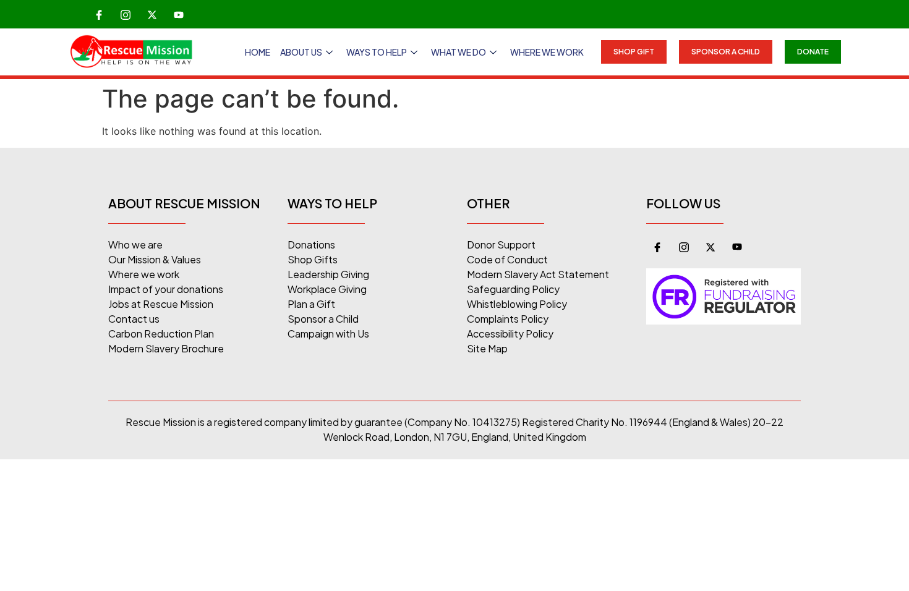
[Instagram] (125, 14)
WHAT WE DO (458, 51)
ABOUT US (301, 51)
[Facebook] (99, 14)
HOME (257, 51)
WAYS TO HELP (376, 51)
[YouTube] (178, 14)
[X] (152, 14)
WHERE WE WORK (547, 51)
